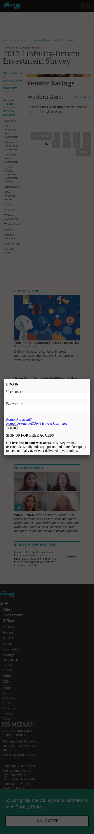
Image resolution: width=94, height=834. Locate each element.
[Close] (90, 379)
